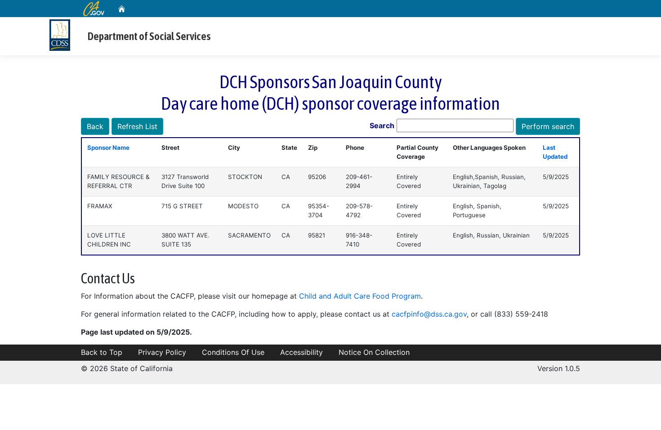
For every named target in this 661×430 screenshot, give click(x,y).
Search (382, 125)
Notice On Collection (374, 352)
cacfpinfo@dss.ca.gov (429, 313)
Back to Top (101, 352)
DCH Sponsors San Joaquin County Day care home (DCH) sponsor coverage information (330, 92)
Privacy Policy (162, 352)
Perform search (548, 126)
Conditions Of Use (233, 352)
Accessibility (301, 352)
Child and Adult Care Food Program (360, 295)
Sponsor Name (108, 147)
